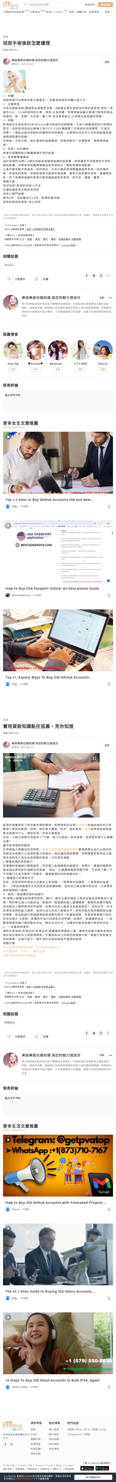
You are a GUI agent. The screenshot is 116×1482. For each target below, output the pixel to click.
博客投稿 (36, 1453)
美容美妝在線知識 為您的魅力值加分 (35, 60)
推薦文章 (81, 12)
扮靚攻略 (63, 239)
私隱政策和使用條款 (25, 1478)
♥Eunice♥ (35, 363)
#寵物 (70, 1429)
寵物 (53, 239)
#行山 (78, 1429)
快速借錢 (82, 825)
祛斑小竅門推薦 (13, 193)
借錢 (88, 829)
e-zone (69, 1465)
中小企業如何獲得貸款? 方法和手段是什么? (32, 947)
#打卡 (86, 1429)
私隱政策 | (46, 1468)
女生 (5, 36)
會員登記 (90, 4)
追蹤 (107, 62)
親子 (45, 239)
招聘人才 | (59, 1468)
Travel (24, 1465)
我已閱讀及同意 (93, 1477)
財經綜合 (10, 1022)
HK (32, 1465)
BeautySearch (58, 363)
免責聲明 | (21, 1468)
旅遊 (29, 239)
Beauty (9, 265)
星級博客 (94, 12)
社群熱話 (35, 12)
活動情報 (76, 239)
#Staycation (74, 1434)
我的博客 (54, 1448)
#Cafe (102, 1429)
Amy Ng (13, 363)
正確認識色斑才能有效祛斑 (21, 189)
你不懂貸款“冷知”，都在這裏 (24, 951)
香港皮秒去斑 (12, 124)
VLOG (34, 1434)
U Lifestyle (11, 1465)
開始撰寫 (106, 4)
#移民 (87, 1434)
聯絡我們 (70, 1468)
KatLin (103, 363)
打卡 (21, 239)
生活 (5, 720)
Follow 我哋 (68, 245)
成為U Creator (54, 12)
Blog (60, 1465)
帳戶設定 (54, 1434)
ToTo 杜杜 (80, 363)
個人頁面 (54, 1429)
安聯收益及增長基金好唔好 (60, 849)
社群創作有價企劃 (14, 12)
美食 (37, 239)
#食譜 (94, 1429)
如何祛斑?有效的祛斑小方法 (22, 185)
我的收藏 (54, 1439)
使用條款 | (34, 1468)
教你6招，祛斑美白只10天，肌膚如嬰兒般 (31, 198)
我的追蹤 (54, 1444)
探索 (71, 12)
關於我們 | (9, 1468)
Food (51, 1465)
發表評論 (12, 395)
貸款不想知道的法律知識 (19, 955)
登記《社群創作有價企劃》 (41, 229)
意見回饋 (36, 1448)
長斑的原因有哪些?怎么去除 (22, 202)
